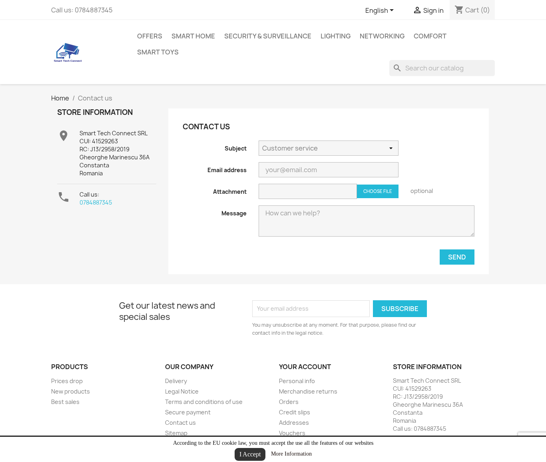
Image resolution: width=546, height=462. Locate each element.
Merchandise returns (308, 391)
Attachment (230, 191)
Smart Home (193, 36)
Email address (227, 170)
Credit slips (294, 412)
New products (70, 391)
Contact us (180, 422)
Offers (149, 36)
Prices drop (67, 381)
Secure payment (188, 412)
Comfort (430, 36)
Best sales (65, 402)
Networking (382, 36)
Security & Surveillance (267, 36)
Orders (289, 402)
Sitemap (176, 433)
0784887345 (96, 202)
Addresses (294, 422)
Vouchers (292, 433)
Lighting (336, 36)
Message (234, 213)
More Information (291, 454)
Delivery (176, 381)
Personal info (297, 381)
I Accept (250, 454)
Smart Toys (158, 52)
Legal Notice (182, 391)
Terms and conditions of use (204, 402)
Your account (305, 366)
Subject (236, 148)
